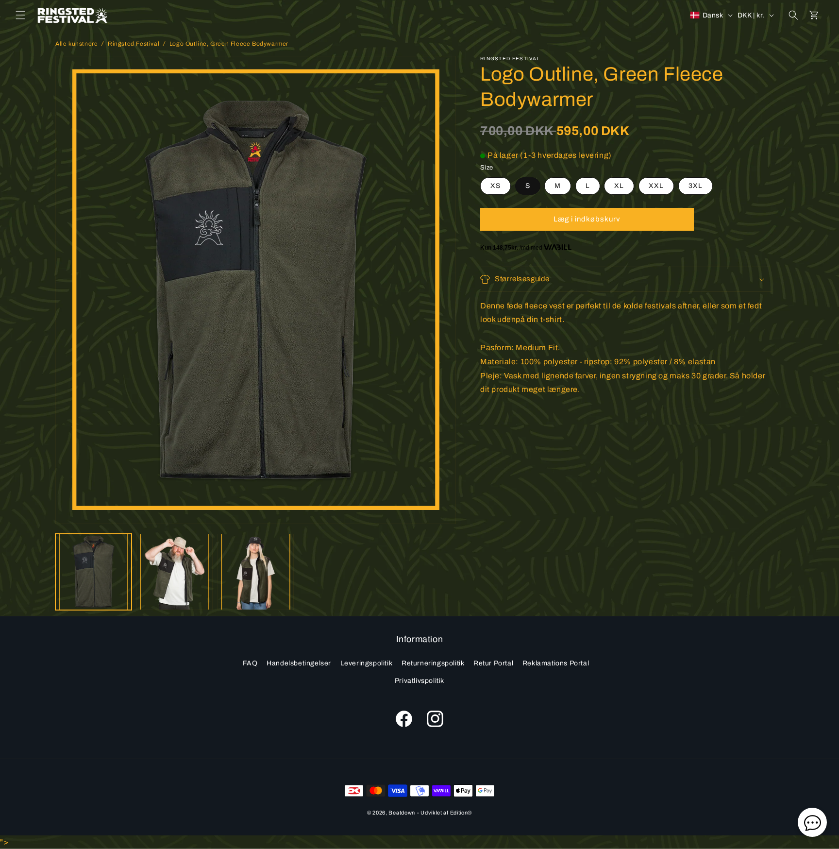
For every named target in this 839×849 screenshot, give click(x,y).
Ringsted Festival (133, 43)
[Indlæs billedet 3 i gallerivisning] (256, 572)
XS (495, 185)
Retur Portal (493, 663)
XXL (656, 185)
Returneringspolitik (433, 663)
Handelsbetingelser (299, 663)
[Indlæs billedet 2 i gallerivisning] (174, 572)
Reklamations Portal (555, 663)
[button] (20, 15)
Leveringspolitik (366, 663)
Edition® (461, 812)
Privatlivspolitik (419, 680)
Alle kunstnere (76, 43)
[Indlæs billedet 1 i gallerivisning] (93, 572)
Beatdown (401, 812)
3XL (695, 185)
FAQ (250, 663)
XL (619, 185)
